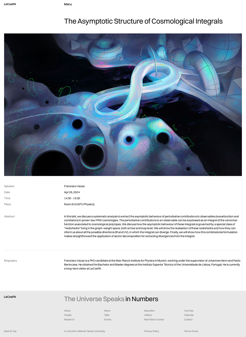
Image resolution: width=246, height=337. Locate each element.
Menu (68, 4)
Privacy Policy (151, 331)
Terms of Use (191, 331)
